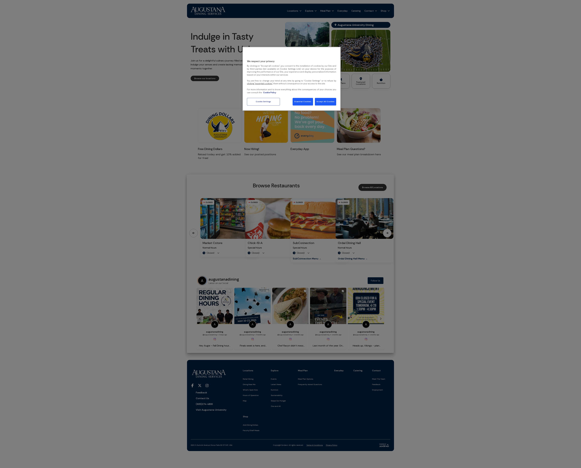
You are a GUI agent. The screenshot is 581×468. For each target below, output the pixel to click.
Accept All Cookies (326, 102)
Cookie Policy (269, 92)
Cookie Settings (263, 102)
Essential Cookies (302, 102)
